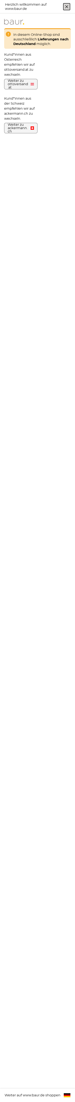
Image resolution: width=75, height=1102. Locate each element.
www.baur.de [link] (34, 1095)
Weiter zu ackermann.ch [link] (18, 128)
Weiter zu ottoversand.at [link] (18, 84)
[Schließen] (66, 6)
